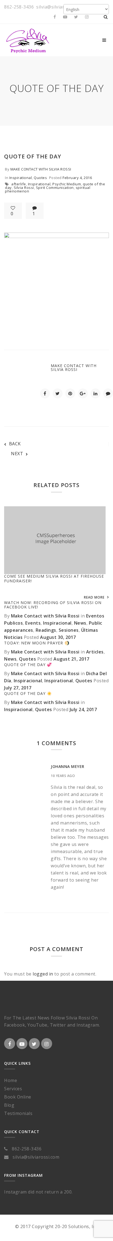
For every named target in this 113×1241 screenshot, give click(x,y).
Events (33, 623)
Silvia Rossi (24, 187)
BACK (15, 444)
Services (13, 1089)
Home (10, 1080)
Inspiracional (57, 623)
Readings (46, 630)
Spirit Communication (55, 187)
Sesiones (69, 630)
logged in (43, 974)
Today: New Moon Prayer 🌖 (36, 642)
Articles (95, 652)
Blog (9, 1105)
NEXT (17, 454)
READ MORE (94, 597)
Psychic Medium (66, 183)
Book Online (17, 1097)
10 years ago (63, 775)
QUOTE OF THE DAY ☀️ (28, 693)
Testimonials (18, 1113)
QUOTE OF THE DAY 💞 (28, 664)
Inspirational (20, 177)
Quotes (40, 177)
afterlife (18, 183)
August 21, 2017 (71, 659)
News (80, 623)
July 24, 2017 (83, 709)
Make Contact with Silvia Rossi (40, 169)
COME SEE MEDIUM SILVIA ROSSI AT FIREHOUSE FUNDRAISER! (54, 578)
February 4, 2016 (77, 177)
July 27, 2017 (18, 688)
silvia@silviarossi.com (59, 7)
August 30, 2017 (58, 637)
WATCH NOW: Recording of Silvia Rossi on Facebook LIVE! (52, 605)
